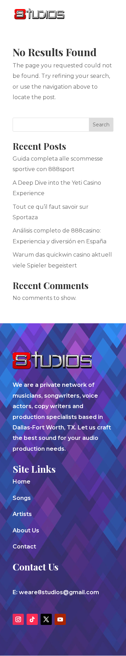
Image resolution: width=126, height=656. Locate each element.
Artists (22, 514)
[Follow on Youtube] (60, 619)
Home (21, 481)
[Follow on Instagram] (18, 619)
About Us (26, 530)
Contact (24, 546)
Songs (22, 498)
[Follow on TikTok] (32, 619)
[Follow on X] (46, 619)
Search (101, 124)
